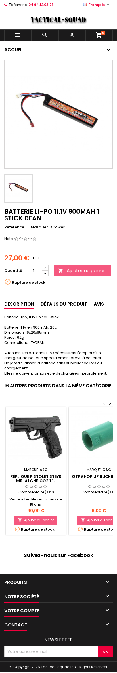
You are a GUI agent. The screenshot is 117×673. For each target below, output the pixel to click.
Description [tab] (19, 304)
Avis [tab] (99, 304)
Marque (38, 227)
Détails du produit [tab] (64, 304)
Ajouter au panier (81, 270)
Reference (14, 227)
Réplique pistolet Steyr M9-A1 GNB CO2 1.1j (36, 479)
